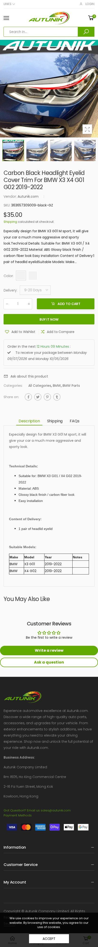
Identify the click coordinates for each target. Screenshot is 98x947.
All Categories (39, 385)
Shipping (10, 221)
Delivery (10, 290)
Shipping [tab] (55, 421)
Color (9, 275)
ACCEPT (49, 938)
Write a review (49, 650)
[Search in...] (86, 32)
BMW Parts (71, 385)
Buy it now (49, 319)
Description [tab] (29, 421)
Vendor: (11, 196)
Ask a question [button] (49, 662)
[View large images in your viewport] (87, 129)
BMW (57, 385)
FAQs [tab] (74, 421)
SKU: (7, 205)
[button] (93, 88)
